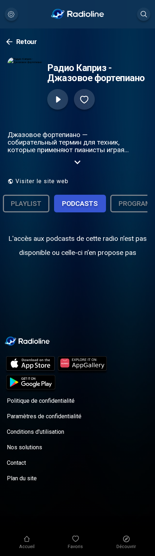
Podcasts (80, 203)
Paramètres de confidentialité (44, 416)
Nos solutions (24, 447)
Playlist (26, 203)
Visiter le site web (41, 181)
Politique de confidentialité (41, 400)
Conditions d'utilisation (35, 431)
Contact (16, 462)
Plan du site (22, 478)
